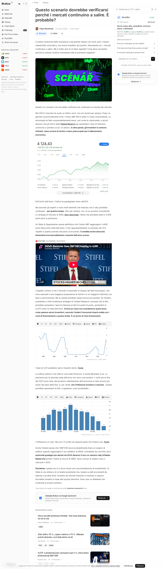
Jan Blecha (41, 541)
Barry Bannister (72, 214)
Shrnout (42, 33)
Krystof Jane (42, 559)
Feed (36, 2)
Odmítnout (128, 566)
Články (45, 2)
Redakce (18, 79)
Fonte (80, 368)
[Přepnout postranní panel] (29, 284)
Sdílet (54, 33)
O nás (11, 79)
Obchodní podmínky (17, 77)
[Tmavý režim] (25, 3)
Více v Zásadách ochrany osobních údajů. (105, 566)
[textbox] (133, 58)
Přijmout (140, 566)
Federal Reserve (68, 124)
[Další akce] (64, 522)
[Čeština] (19, 3)
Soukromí (4, 77)
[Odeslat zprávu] (153, 59)
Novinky (4, 79)
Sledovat (102, 498)
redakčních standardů (74, 488)
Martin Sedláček (43, 522)
